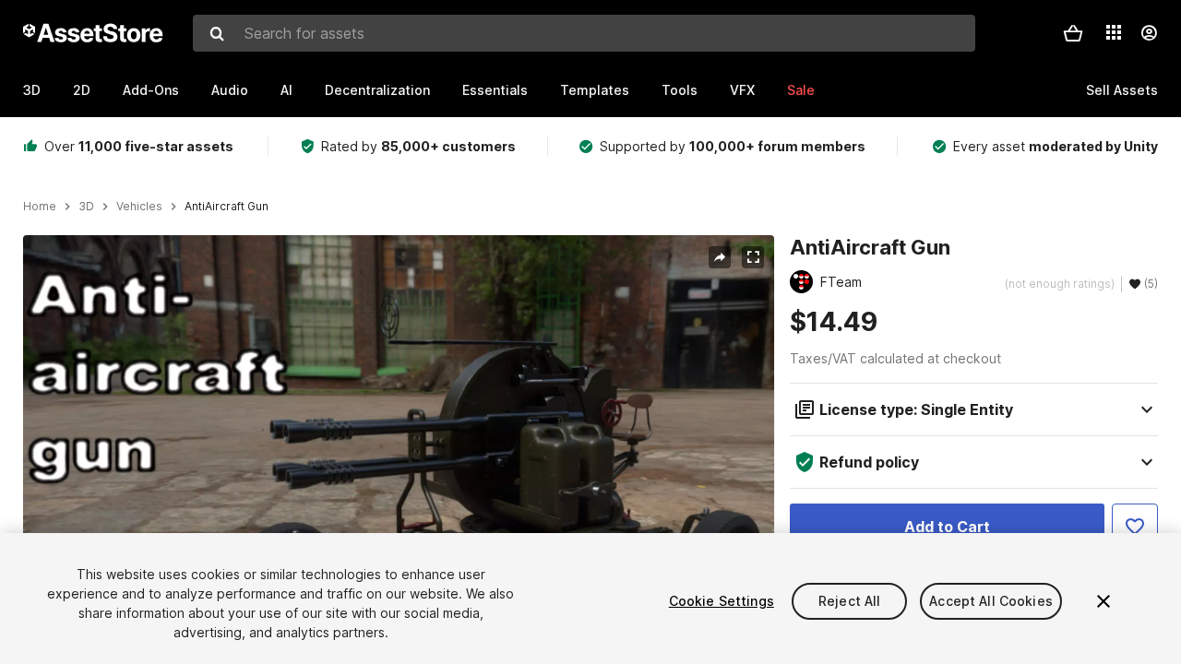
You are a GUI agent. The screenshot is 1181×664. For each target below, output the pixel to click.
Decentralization (377, 90)
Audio (229, 90)
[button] (1073, 33)
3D (32, 90)
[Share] (720, 257)
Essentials (495, 90)
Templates (594, 90)
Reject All (849, 601)
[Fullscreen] (753, 257)
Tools (680, 90)
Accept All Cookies (991, 601)
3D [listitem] (86, 206)
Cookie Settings (721, 601)
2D (81, 90)
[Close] (1103, 601)
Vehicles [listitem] (139, 206)
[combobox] (584, 33)
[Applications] (1114, 32)
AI (286, 90)
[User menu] (1148, 33)
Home (39, 206)
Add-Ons (151, 90)
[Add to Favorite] (1135, 527)
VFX (742, 90)
